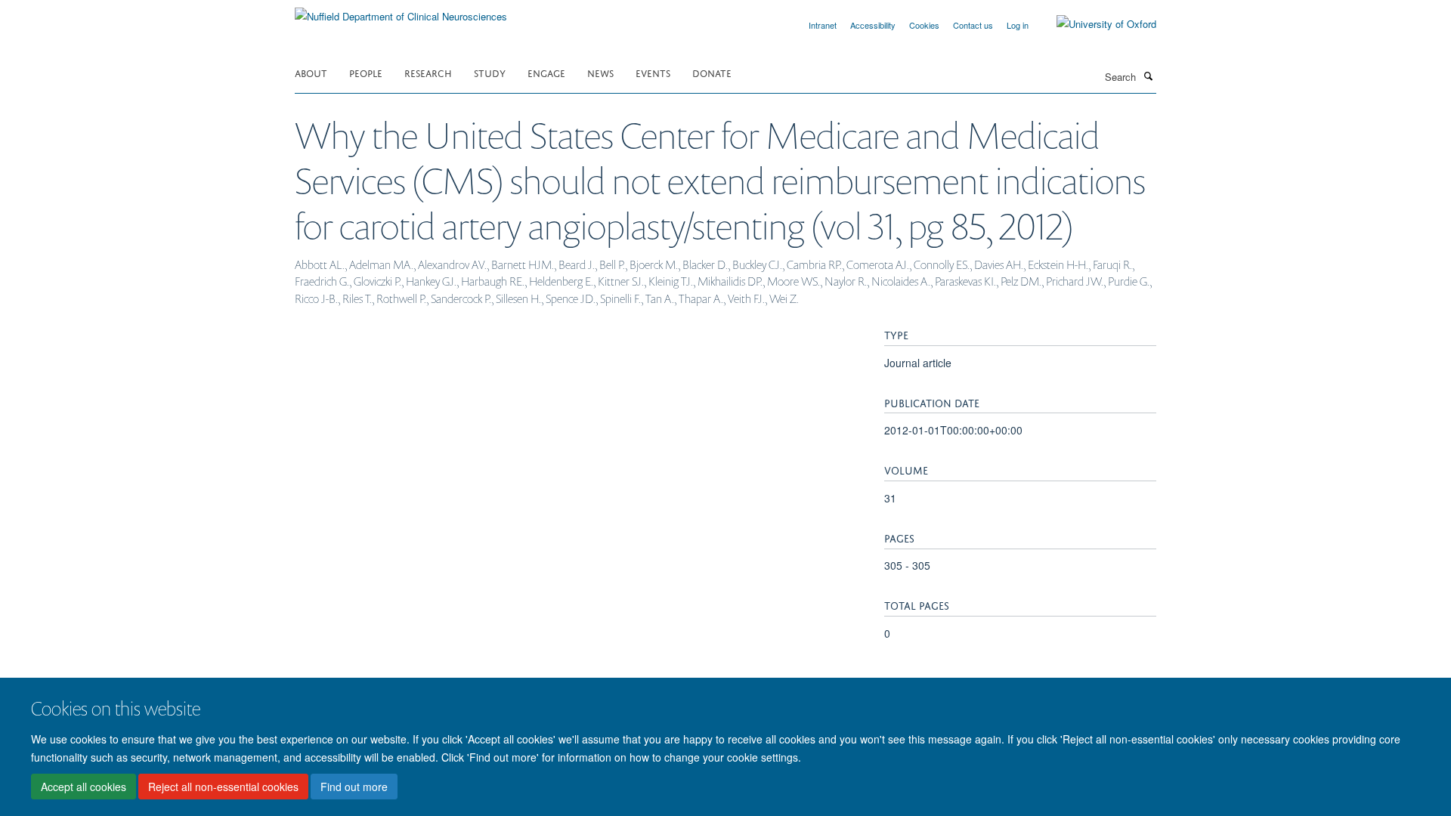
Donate (712, 72)
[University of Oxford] (1095, 24)
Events (653, 72)
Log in (1018, 25)
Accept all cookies (83, 786)
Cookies (924, 25)
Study (490, 72)
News (600, 72)
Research (428, 72)
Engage (546, 72)
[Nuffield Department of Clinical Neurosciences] (401, 11)
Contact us (973, 25)
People (365, 72)
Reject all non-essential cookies (223, 786)
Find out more (354, 786)
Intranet (823, 25)
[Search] (1148, 75)
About (311, 72)
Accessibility (873, 25)
